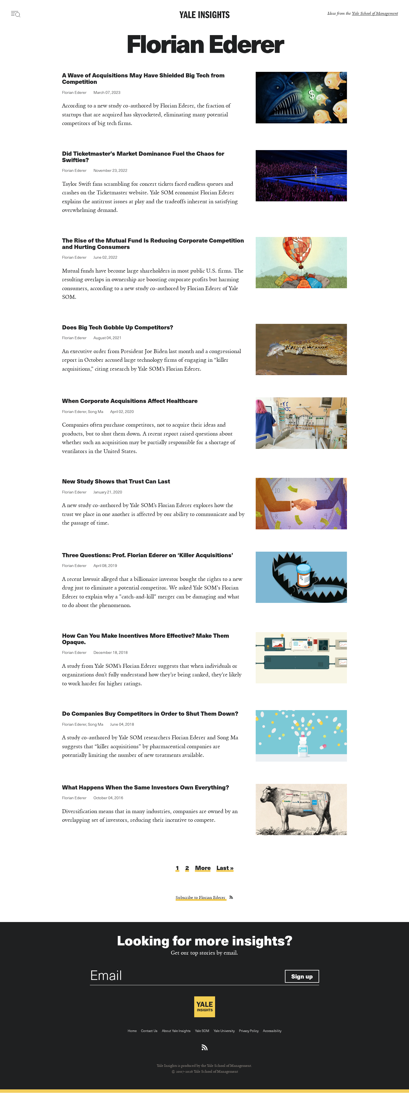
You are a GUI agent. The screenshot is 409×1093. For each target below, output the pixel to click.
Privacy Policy (248, 1030)
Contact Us (149, 1030)
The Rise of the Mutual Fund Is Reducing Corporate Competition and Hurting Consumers (153, 243)
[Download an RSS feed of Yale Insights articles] (205, 1047)
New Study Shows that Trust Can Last (116, 481)
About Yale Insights (176, 1030)
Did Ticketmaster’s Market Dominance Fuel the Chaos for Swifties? (143, 156)
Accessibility (272, 1030)
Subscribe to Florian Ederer (201, 897)
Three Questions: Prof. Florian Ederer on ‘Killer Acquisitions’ (147, 555)
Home (132, 1030)
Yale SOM (202, 1030)
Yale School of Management (375, 13)
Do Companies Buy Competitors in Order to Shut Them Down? (150, 713)
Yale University (224, 1030)
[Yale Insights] (204, 15)
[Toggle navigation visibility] (16, 14)
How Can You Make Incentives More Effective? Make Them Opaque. (145, 638)
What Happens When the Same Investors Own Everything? (145, 787)
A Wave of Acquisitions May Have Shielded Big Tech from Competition (143, 78)
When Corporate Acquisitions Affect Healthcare (130, 400)
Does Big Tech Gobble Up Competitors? (117, 327)
